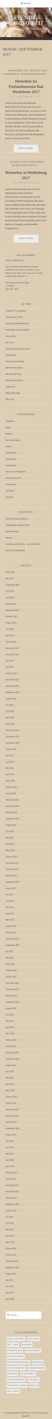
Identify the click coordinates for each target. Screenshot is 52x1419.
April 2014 (10, 1084)
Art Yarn (13, 1345)
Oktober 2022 (11, 616)
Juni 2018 (10, 831)
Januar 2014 (11, 1103)
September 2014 (12, 1059)
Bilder (8, 427)
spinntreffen (16, 1380)
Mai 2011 (9, 1293)
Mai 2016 (9, 958)
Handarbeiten (18, 70)
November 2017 (12, 869)
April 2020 (10, 717)
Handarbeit (33, 1351)
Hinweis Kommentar (14, 380)
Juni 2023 (10, 591)
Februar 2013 (11, 1173)
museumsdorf (16, 1368)
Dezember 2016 (12, 939)
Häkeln (8, 446)
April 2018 (10, 844)
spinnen (12, 1374)
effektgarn (14, 1351)
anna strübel (16, 1339)
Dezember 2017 (12, 863)
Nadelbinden (36, 1368)
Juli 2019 (9, 756)
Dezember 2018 (12, 800)
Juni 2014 (10, 1071)
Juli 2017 (9, 895)
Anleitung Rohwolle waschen (17, 349)
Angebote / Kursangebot (16, 311)
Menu (27, 3)
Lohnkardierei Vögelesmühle (17, 525)
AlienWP (25, 1416)
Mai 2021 (9, 667)
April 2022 (10, 635)
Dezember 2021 (12, 648)
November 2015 (12, 989)
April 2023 (10, 597)
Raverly (9, 538)
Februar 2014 (11, 1097)
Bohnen (9, 434)
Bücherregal (11, 355)
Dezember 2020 (12, 680)
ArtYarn (33, 1339)
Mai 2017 (9, 907)
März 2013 (10, 1166)
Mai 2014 (9, 1078)
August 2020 (11, 699)
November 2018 (12, 806)
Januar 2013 (11, 1179)
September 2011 (12, 1267)
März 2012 (10, 1242)
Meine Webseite (12, 531)
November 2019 (12, 737)
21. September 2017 (26, 97)
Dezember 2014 (12, 1053)
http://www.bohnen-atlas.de (17, 519)
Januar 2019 (11, 793)
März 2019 (10, 781)
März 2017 (10, 920)
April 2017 (10, 914)
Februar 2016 (11, 970)
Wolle (34, 1385)
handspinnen (15, 1356)
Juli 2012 (9, 1217)
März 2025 (10, 572)
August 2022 (11, 623)
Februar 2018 (11, 857)
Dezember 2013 (12, 1109)
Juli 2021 (9, 661)
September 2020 (12, 692)
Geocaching (11, 336)
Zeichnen (9, 497)
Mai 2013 (9, 1154)
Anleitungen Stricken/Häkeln (17, 330)
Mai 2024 (9, 578)
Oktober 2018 (11, 812)
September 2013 (12, 1128)
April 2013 (10, 1160)
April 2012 (10, 1236)
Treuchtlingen (17, 1385)
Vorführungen (11, 484)
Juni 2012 (10, 1223)
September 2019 (12, 743)
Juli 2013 (9, 1141)
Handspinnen (11, 459)
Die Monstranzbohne (14, 368)
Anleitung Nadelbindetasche (17, 323)
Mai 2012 (9, 1229)
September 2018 (12, 819)
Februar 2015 (11, 1040)
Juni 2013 (10, 1147)
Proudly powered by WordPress (17, 1413)
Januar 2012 (11, 1255)
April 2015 (10, 1027)
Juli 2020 (9, 705)
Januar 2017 (11, 932)
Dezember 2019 (12, 730)
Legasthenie (11, 465)
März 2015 (10, 1034)
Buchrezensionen (13, 440)
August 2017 (11, 888)
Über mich (10, 399)
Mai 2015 (9, 1021)
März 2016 (10, 964)
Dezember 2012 (12, 1185)
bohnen (27, 1345)
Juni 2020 (10, 711)
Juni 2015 (10, 1015)
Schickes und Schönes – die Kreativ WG (23, 544)
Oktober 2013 (11, 1122)
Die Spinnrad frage (13, 374)
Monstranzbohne (18, 1362)
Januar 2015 (11, 1046)
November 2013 (12, 1116)
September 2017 (12, 882)
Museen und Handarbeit (27, 162)
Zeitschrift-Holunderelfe (15, 550)
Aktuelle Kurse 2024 (14, 317)
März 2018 (10, 850)
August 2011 (11, 1274)
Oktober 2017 (11, 876)
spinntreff (28, 1374)
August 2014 (11, 1065)
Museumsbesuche (33, 74)
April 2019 (10, 774)
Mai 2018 (9, 838)
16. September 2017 (26, 183)
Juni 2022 (10, 629)
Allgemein (10, 421)
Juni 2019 (10, 762)
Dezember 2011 (12, 1261)
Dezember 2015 (12, 983)
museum (38, 1362)
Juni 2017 (10, 901)
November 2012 (12, 1192)
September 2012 (12, 1204)
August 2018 (11, 825)
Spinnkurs (10, 491)
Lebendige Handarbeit (26, 20)
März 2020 (10, 724)
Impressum (10, 387)
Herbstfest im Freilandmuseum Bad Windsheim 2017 (26, 86)
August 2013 (11, 1135)
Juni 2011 (10, 1286)
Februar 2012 (11, 1248)
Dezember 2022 (12, 610)
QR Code (9, 342)
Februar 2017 (11, 926)
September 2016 (12, 945)
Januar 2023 (11, 604)
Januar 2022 (11, 642)
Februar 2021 (11, 673)
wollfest (13, 1391)
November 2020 (12, 686)
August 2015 (11, 1008)
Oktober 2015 (11, 996)
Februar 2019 (11, 787)
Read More (28, 149)
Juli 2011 (9, 1280)
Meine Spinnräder (13, 393)
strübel (33, 1380)
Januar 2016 (11, 977)
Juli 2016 (9, 951)
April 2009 (10, 1299)
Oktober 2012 (11, 1198)
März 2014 (10, 1090)
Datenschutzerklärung (15, 361)
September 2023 (12, 585)
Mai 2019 (9, 768)
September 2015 (12, 1002)
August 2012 (11, 1211)
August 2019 (11, 749)
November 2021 (12, 654)
